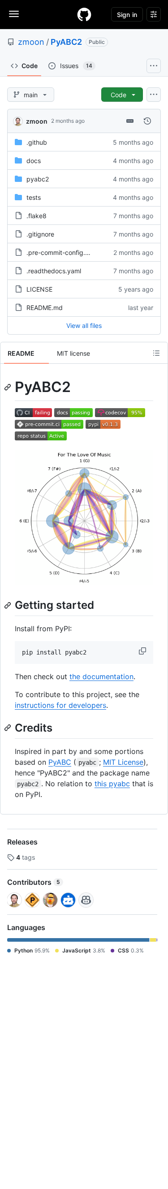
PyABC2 (66, 42)
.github (36, 142)
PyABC (59, 762)
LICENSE (39, 289)
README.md (44, 307)
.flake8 (36, 216)
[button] (143, 651)
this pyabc (112, 783)
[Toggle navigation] (14, 14)
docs (33, 160)
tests (33, 197)
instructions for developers (60, 705)
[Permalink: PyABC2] (8, 387)
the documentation (101, 676)
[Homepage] (84, 14)
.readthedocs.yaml (53, 271)
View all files (84, 325)
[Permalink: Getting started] (8, 605)
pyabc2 (37, 179)
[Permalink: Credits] (8, 728)
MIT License (123, 762)
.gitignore (40, 234)
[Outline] (156, 353)
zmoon (31, 42)
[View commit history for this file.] (147, 121)
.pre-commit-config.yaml (62, 252)
